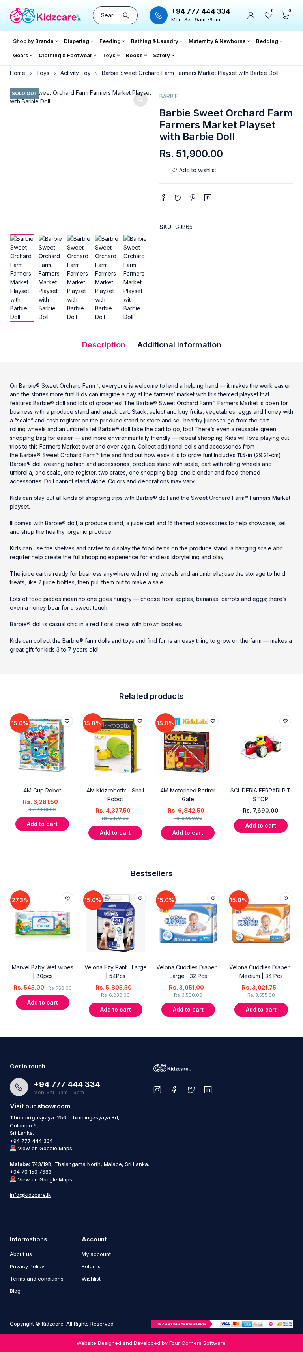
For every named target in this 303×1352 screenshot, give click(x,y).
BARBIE (168, 96)
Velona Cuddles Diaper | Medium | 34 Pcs (261, 971)
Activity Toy (75, 72)
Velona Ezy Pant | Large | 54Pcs (115, 971)
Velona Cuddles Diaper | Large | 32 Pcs (188, 971)
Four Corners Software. (198, 1343)
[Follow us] (191, 1090)
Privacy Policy (27, 1266)
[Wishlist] (193, 170)
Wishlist (91, 1278)
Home (17, 72)
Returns (91, 1266)
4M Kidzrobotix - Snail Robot (115, 794)
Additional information (179, 344)
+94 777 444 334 (200, 11)
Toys (42, 72)
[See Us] (157, 1090)
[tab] (103, 347)
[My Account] (251, 15)
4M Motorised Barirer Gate (187, 794)
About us (21, 1254)
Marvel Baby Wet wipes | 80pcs (42, 971)
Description (103, 344)
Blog (15, 1291)
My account (96, 1254)
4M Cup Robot (42, 790)
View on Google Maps (44, 1148)
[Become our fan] (174, 1090)
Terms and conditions (37, 1278)
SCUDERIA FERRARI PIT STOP (260, 794)
